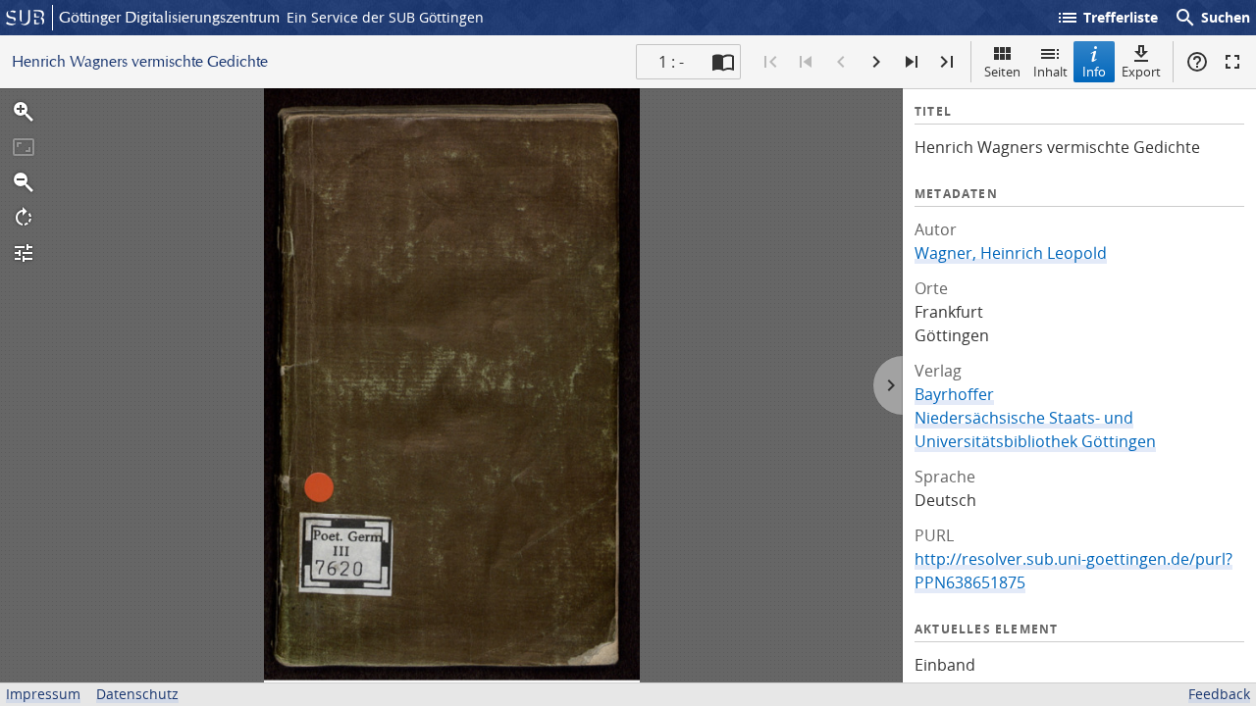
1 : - (671, 62)
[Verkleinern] (23, 182)
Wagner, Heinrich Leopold (1011, 253)
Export (1141, 71)
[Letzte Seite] (947, 61)
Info (1094, 71)
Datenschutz (137, 693)
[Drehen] (23, 217)
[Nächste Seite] (876, 61)
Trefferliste (1107, 17)
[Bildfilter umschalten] (23, 253)
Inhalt (1050, 71)
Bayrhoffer (954, 394)
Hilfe (1197, 61)
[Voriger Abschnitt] (805, 61)
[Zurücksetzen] (23, 147)
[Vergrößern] (23, 111)
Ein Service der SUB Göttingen (385, 17)
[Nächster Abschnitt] (911, 61)
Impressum (43, 693)
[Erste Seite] (770, 61)
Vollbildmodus (1232, 61)
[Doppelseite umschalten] (723, 61)
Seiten (1002, 71)
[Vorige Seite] (841, 61)
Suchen (1212, 17)
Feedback (1219, 693)
